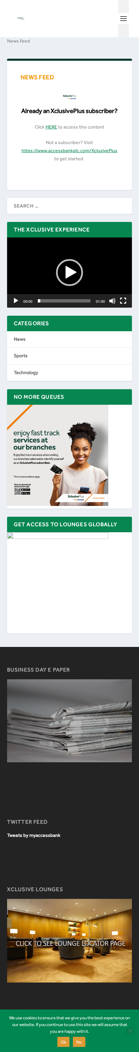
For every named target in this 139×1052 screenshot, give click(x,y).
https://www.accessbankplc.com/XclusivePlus (69, 150)
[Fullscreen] (123, 300)
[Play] (15, 300)
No (79, 1042)
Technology (26, 372)
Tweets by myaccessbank (33, 835)
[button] (69, 272)
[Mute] (112, 300)
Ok (63, 1042)
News (20, 339)
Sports (21, 356)
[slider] (64, 301)
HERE (51, 127)
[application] (69, 272)
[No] (130, 1030)
